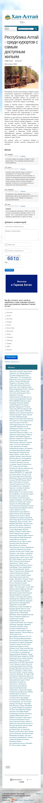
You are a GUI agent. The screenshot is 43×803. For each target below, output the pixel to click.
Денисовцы (24, 692)
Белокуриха (21, 517)
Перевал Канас (19, 533)
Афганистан (13, 502)
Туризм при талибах (24, 502)
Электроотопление (21, 583)
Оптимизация (25, 514)
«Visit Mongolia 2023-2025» (20, 522)
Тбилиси (18, 381)
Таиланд (29, 589)
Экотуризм (25, 733)
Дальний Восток (15, 545)
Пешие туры (29, 551)
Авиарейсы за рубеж (22, 500)
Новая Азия (22, 478)
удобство (23, 682)
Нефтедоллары (26, 387)
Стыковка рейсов (21, 630)
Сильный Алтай (19, 423)
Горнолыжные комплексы (18, 442)
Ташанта (30, 535)
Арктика (25, 543)
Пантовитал (13, 496)
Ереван (12, 381)
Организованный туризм (21, 569)
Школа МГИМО (20, 662)
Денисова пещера (26, 690)
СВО (24, 490)
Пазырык (29, 593)
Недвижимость (23, 737)
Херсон (24, 434)
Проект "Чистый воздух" (17, 587)
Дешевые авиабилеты (16, 438)
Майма (30, 692)
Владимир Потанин (27, 614)
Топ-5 (26, 622)
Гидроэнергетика (15, 585)
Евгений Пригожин (15, 668)
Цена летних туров (27, 557)
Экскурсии (17, 638)
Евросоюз (20, 432)
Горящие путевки (20, 664)
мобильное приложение (17, 685)
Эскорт (30, 654)
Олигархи (21, 383)
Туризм (26, 371)
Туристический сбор (26, 648)
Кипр (24, 593)
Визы (31, 500)
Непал (8, 334)
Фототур (16, 678)
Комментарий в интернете (18, 694)
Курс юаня (17, 387)
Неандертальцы (14, 692)
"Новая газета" (23, 563)
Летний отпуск (26, 644)
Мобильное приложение (17, 723)
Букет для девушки (23, 729)
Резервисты (13, 383)
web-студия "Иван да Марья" (24, 800)
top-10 (18, 612)
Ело (27, 636)
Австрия (9, 312)
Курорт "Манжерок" (16, 579)
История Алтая (17, 634)
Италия (12, 591)
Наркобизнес (13, 563)
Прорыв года (21, 559)
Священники (20, 719)
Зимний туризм (26, 575)
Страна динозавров (16, 666)
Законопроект (24, 650)
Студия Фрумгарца (15, 529)
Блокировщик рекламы (17, 713)
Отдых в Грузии (14, 571)
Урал (11, 678)
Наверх (38, 794)
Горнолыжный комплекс (21, 577)
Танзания (9, 337)
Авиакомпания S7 (22, 628)
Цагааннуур (13, 535)
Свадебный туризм (15, 727)
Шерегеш (26, 512)
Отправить (9, 270)
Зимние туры (22, 440)
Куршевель (17, 702)
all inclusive (21, 547)
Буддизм (12, 609)
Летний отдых (20, 551)
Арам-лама (23, 611)
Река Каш (19, 543)
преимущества (14, 682)
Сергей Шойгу (14, 611)
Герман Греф (27, 670)
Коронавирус (13, 567)
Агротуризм (13, 547)
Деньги (20, 490)
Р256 (23, 531)
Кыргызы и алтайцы (16, 488)
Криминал (20, 674)
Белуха (16, 561)
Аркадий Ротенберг (16, 660)
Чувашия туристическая (23, 456)
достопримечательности (17, 743)
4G (10, 745)
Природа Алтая (14, 413)
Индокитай (23, 589)
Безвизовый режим (15, 508)
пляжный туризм (27, 672)
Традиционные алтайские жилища (20, 461)
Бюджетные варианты (16, 646)
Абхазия (12, 648)
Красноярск (13, 371)
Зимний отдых (14, 555)
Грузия (29, 630)
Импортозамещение (16, 389)
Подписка (27, 436)
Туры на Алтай (23, 521)
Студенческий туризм (16, 618)
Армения (12, 589)
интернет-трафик (20, 745)
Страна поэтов (18, 466)
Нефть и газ (28, 432)
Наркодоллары (14, 565)
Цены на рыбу (26, 541)
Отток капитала (24, 492)
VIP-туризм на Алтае (16, 421)
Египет (8, 315)
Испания (9, 319)
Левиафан (20, 624)
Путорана (12, 375)
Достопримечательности (17, 636)
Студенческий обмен (16, 622)
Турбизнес (13, 373)
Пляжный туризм (15, 644)
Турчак (30, 737)
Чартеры (12, 551)
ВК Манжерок (19, 426)
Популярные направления (18, 676)
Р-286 (32, 674)
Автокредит (20, 704)
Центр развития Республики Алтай (18, 497)
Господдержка (26, 458)
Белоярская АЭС (26, 409)
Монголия (9, 331)
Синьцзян (12, 543)
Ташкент (29, 399)
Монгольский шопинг (16, 525)
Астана (23, 379)
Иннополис (22, 424)
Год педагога (19, 717)
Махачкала (18, 506)
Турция (8, 343)
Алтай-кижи (25, 482)
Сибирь (29, 725)
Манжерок (13, 741)
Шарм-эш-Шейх (14, 391)
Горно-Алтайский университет (19, 616)
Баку (17, 589)
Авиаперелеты (26, 377)
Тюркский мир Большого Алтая (19, 484)
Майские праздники (25, 601)
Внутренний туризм (23, 450)
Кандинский (20, 375)
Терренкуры (13, 521)
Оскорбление (14, 696)
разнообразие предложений (18, 687)
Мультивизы (28, 597)
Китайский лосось (15, 541)
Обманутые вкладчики (22, 595)
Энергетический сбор (16, 397)
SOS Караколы (28, 419)
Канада (9, 322)
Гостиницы (19, 395)
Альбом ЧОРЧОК (15, 480)
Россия (27, 719)
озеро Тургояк (24, 678)
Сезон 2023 (30, 587)
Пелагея (26, 579)
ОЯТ (19, 409)
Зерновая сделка (15, 434)
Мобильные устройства (17, 607)
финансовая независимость (18, 689)
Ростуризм (24, 405)
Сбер (11, 577)
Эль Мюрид (21, 373)
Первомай (12, 605)
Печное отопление (24, 428)
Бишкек (28, 379)
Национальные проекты (17, 516)
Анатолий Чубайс (15, 672)
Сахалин (23, 545)
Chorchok (29, 478)
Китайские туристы (26, 565)
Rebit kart (28, 607)
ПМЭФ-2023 (13, 656)
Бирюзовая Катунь (15, 658)
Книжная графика (23, 403)
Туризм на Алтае (20, 510)
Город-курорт (17, 519)
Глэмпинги (13, 674)
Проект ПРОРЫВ (25, 411)
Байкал (12, 514)
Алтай (26, 426)
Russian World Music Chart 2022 (20, 481)
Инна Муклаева (26, 476)
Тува (28, 609)
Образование (20, 715)
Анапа (26, 646)
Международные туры (16, 620)
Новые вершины (27, 658)
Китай (8, 325)
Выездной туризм (27, 506)
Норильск (28, 373)
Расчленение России (16, 640)
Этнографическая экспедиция (19, 486)
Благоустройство (28, 519)
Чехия (11, 537)
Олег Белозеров (15, 476)
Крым (30, 371)
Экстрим (27, 674)
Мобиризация (25, 381)
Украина (12, 632)
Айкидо (12, 531)
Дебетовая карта (19, 680)
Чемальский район (15, 415)
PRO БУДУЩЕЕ (14, 401)
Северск (12, 411)
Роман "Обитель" (26, 721)
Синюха (18, 575)
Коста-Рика (10, 328)
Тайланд (9, 340)
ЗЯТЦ (17, 411)
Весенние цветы (23, 731)
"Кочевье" (18, 531)
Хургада (31, 389)
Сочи (16, 504)
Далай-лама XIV (21, 609)
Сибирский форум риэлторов (19, 739)
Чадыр (19, 464)
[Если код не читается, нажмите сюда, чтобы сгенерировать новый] (13, 258)
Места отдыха (14, 650)
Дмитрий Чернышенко (16, 407)
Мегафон (29, 743)
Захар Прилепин (15, 721)
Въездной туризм (21, 725)
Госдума (20, 593)
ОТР (11, 466)
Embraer (12, 630)
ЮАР (8, 346)
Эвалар (12, 595)
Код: (6, 262)
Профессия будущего (24, 707)
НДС (25, 581)
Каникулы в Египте (25, 555)
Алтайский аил (26, 464)
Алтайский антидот (27, 494)
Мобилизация (14, 492)
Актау (17, 648)
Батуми (18, 573)
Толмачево (13, 626)
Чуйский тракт (28, 523)
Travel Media (19, 436)
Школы (27, 715)
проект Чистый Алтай (24, 474)
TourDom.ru (13, 597)
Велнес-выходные (20, 539)
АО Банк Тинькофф (16, 709)
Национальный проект (24, 549)
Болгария (20, 597)
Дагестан (30, 676)
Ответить (23, 156)
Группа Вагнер (27, 666)
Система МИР (21, 605)
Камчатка (18, 514)
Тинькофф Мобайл (22, 711)
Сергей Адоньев (24, 561)
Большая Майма (20, 700)
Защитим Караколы (26, 413)
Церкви (12, 717)
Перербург (24, 654)
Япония (9, 350)
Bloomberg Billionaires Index (18, 613)
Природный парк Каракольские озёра (18, 418)
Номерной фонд (15, 654)
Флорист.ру (13, 731)
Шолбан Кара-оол (15, 458)
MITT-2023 (13, 559)
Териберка (27, 624)
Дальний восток (14, 603)
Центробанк (18, 385)
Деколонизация (26, 638)
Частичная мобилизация (17, 393)
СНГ (20, 377)
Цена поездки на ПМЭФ (26, 656)
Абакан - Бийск (19, 454)
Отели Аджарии (25, 571)
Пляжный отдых (15, 557)
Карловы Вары (19, 537)
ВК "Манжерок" (17, 670)
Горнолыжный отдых (16, 512)
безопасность (14, 684)
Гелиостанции (25, 585)
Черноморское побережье (18, 599)
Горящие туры (24, 391)
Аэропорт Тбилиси (21, 632)
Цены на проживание (23, 652)
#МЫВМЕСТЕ (19, 472)
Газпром (20, 371)
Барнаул (23, 401)
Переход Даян (23, 535)
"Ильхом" (25, 529)
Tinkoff (27, 680)
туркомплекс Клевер (20, 446)
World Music (13, 478)
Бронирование (25, 603)
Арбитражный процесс (17, 448)
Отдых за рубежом (26, 553)
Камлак (19, 741)
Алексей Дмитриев (20, 399)
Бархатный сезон (15, 379)
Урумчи (26, 533)
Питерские (18, 733)
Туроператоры (18, 581)
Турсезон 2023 (20, 591)
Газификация (13, 428)
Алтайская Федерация (25, 642)
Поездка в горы (14, 553)
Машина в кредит (19, 705)
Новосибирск (22, 504)
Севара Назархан (15, 405)
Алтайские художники (23, 527)
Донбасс (18, 494)
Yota (13, 745)
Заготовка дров (14, 430)
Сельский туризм (15, 460)
